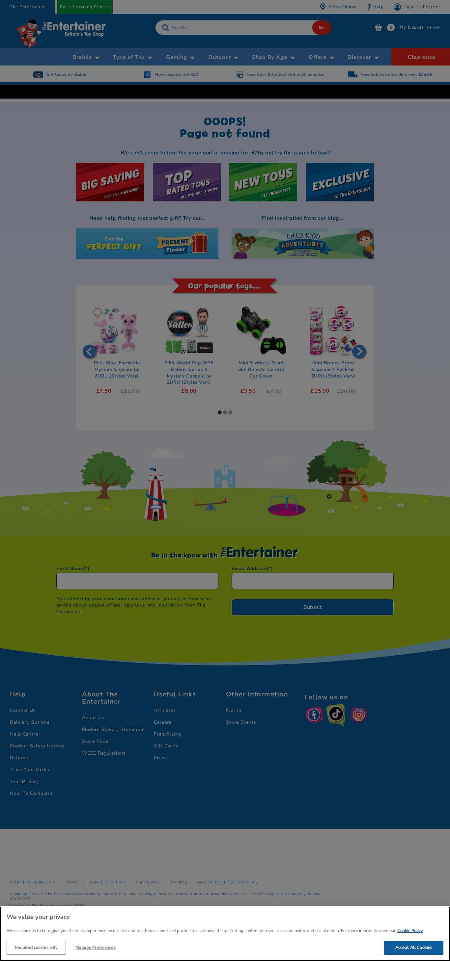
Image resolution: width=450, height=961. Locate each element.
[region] (225, 933)
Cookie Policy (410, 931)
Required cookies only (36, 947)
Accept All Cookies (413, 947)
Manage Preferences (95, 947)
